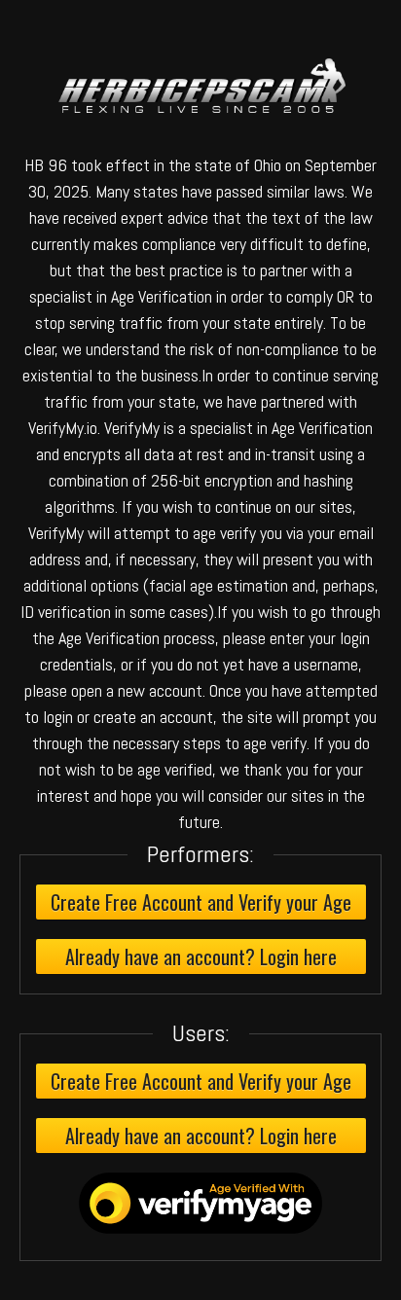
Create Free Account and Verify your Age (201, 902)
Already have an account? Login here (201, 956)
